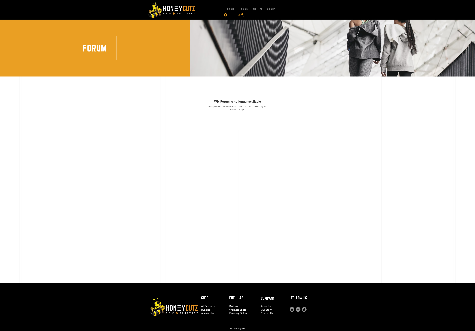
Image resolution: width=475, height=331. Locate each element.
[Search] (239, 14)
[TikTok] (304, 309)
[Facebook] (298, 309)
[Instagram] (292, 309)
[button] (243, 14)
